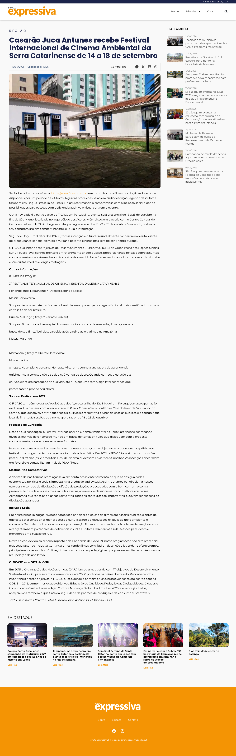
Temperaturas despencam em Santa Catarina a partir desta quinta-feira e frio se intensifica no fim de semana (72, 655)
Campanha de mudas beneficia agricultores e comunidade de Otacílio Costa (205, 157)
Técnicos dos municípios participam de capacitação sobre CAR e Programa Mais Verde (206, 43)
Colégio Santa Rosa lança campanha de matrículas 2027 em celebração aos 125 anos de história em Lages (26, 655)
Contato (212, 11)
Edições (116, 719)
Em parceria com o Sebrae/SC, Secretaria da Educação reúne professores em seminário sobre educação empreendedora (162, 656)
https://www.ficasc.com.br (69, 193)
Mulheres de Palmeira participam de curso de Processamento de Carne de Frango (203, 138)
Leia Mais (12, 664)
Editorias (191, 11)
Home (175, 11)
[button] (226, 11)
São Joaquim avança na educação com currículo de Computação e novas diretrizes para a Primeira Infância (205, 118)
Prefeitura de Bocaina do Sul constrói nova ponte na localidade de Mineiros (203, 61)
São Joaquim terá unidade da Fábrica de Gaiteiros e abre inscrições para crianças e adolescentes (204, 176)
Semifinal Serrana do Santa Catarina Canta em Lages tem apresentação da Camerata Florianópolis (117, 655)
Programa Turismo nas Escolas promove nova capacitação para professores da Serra (205, 78)
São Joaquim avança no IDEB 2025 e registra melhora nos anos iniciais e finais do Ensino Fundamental (206, 97)
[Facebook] (114, 731)
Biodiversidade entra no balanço (204, 652)
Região (18, 31)
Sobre (101, 719)
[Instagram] (122, 731)
